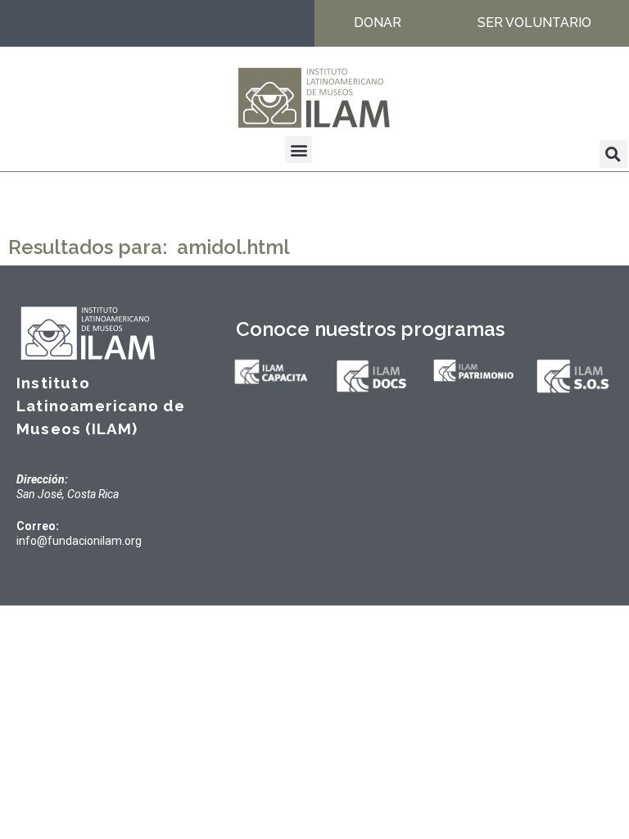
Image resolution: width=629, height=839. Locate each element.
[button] (298, 149)
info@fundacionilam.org (79, 540)
